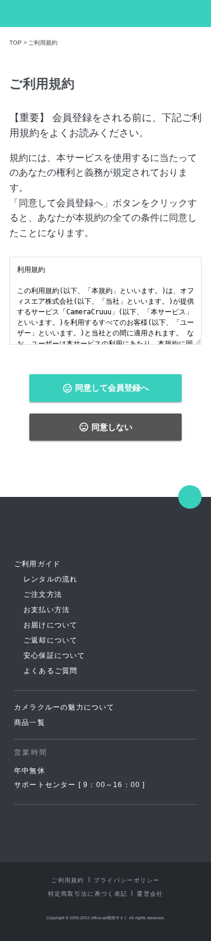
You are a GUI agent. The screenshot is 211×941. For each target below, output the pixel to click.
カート (174, 13)
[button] (196, 13)
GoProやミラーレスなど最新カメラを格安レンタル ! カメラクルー (44, 13)
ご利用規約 (67, 880)
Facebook (88, 832)
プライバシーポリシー (127, 880)
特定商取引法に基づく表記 (88, 893)
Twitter (123, 832)
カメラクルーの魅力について (64, 707)
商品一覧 (29, 722)
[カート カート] (174, 13)
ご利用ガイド (37, 564)
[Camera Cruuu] (57, 531)
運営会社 (150, 893)
